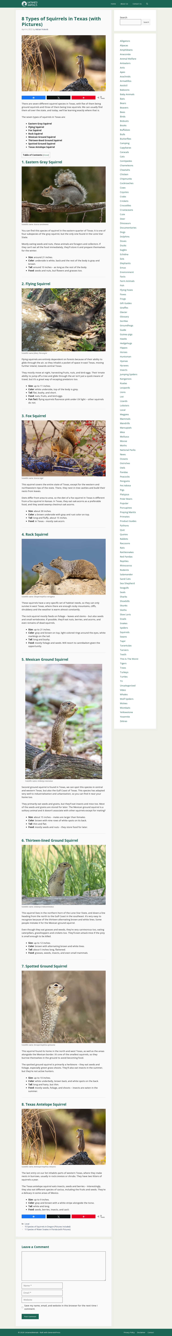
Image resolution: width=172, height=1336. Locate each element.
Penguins (125, 481)
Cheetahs (125, 169)
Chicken (124, 174)
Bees (122, 112)
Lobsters (124, 405)
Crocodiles (125, 205)
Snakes (123, 623)
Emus (123, 267)
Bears (123, 103)
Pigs (122, 489)
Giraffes (124, 307)
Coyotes (124, 192)
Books (123, 125)
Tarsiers (124, 650)
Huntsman (125, 356)
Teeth (123, 654)
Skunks (123, 605)
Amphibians (126, 49)
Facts (122, 276)
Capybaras (125, 147)
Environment (127, 272)
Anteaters (125, 63)
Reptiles (124, 561)
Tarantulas (126, 645)
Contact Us (137, 4)
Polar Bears (126, 498)
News (123, 454)
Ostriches (125, 463)
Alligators (125, 40)
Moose (123, 441)
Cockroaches (126, 183)
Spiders (124, 627)
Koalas (123, 383)
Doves (123, 241)
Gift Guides (126, 303)
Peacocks (125, 476)
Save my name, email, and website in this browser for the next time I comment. (60, 1307)
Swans (123, 636)
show (45, 155)
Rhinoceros (126, 565)
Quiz (122, 529)
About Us (124, 4)
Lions (123, 392)
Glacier (123, 312)
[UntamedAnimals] (29, 4)
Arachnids (125, 76)
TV (121, 681)
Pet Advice (125, 485)
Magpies (124, 414)
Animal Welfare (128, 58)
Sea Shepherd (127, 583)
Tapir (123, 641)
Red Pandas (126, 556)
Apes (122, 72)
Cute (122, 214)
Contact (151, 1332)
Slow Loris (125, 614)
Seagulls (124, 587)
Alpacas (124, 45)
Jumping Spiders (128, 374)
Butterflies (125, 138)
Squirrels (124, 632)
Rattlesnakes (127, 552)
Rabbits (124, 538)
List (122, 396)
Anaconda (125, 54)
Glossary (124, 316)
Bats (122, 98)
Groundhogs (126, 325)
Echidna (124, 254)
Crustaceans (126, 209)
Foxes (123, 294)
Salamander (126, 574)
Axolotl (123, 85)
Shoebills (125, 601)
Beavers (124, 107)
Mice (122, 432)
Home (113, 4)
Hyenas (124, 361)
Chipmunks (126, 178)
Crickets (124, 201)
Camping (124, 143)
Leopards (125, 387)
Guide (123, 329)
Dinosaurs (125, 223)
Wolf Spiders (126, 698)
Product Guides (128, 521)
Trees (123, 667)
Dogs (122, 232)
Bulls (122, 134)
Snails (123, 618)
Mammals (125, 418)
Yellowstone (126, 712)
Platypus (124, 494)
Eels (122, 258)
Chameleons (126, 165)
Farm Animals (127, 281)
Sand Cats (125, 578)
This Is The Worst (129, 658)
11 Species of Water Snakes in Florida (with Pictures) (48, 1229)
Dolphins (124, 236)
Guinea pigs (126, 334)
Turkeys (124, 672)
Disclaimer (141, 1332)
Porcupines (126, 507)
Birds (122, 116)
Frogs (123, 298)
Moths (123, 445)
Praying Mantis (128, 512)
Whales (124, 694)
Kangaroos (125, 378)
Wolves (123, 703)
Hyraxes (124, 365)
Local (27, 1224)
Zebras (123, 721)
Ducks (123, 245)
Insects (123, 369)
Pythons (124, 525)
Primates (125, 516)
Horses (123, 352)
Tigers (123, 663)
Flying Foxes (126, 289)
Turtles (124, 676)
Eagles (123, 249)
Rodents (124, 569)
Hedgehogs (126, 343)
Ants (122, 67)
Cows (123, 187)
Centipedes (126, 160)
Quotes (124, 534)
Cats (122, 156)
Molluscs (124, 436)
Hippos (123, 347)
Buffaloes (125, 129)
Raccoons (125, 543)
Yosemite (125, 716)
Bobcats (124, 120)
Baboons (124, 89)
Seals (122, 592)
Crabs (123, 196)
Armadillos (125, 80)
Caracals (124, 152)
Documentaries (128, 227)
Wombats (125, 707)
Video (123, 690)
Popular (124, 503)
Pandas (124, 472)
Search (123, 17)
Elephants (125, 263)
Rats (122, 547)
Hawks (123, 338)
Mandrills (125, 423)
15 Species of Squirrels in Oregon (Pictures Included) (47, 1226)
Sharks (123, 596)
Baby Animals (127, 94)
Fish (122, 285)
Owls (122, 467)
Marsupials (126, 427)
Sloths (123, 609)
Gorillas (124, 321)
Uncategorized (127, 685)
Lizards (123, 401)
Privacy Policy (129, 1332)
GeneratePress (54, 1332)
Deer (122, 218)
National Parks (127, 449)
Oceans (124, 458)
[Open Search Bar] (147, 4)
